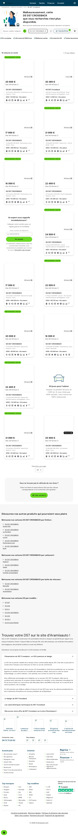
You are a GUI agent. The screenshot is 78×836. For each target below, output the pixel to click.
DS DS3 (7, 616)
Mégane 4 (49, 797)
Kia (19, 792)
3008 (31, 795)
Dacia (6, 797)
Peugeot (6, 789)
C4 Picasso (32, 800)
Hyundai (21, 789)
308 (30, 792)
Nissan (6, 805)
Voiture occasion (16, 7)
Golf (47, 792)
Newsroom (7, 767)
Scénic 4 (49, 800)
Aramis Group (8, 773)
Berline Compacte (32, 757)
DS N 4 (7, 609)
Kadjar (48, 795)
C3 (30, 797)
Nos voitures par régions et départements (52, 766)
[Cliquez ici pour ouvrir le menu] (74, 3)
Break (31, 764)
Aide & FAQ (8, 762)
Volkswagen (8, 800)
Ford (20, 795)
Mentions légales (34, 813)
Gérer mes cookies (22, 815)
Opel (5, 795)
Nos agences (8, 757)
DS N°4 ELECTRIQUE (11, 623)
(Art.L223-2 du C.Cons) (22, 250)
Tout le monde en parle (12, 765)
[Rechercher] (24, 31)
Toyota (20, 803)
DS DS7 (7, 602)
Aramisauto (5, 7)
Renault (6, 787)
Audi (5, 803)
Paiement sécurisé (37, 815)
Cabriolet (49, 757)
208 (30, 787)
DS (19, 805)
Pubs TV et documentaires (13, 770)
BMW (20, 797)
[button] (45, 31)
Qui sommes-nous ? (10, 754)
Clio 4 (48, 789)
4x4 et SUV (50, 754)
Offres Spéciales (52, 759)
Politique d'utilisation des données (55, 813)
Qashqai (49, 803)
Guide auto (50, 762)
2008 (31, 789)
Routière (32, 761)
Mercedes (21, 800)
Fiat (19, 787)
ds (25, 7)
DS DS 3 (7, 619)
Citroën (6, 792)
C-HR (48, 787)
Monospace (33, 766)
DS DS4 (7, 606)
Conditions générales (19, 813)
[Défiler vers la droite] (51, 31)
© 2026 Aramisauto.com (39, 823)
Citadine (32, 754)
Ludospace (32, 769)
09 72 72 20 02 (8, 740)
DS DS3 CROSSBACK (12, 613)
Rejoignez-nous (9, 759)
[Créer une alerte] (4, 832)
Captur (31, 803)
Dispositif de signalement (54, 815)
